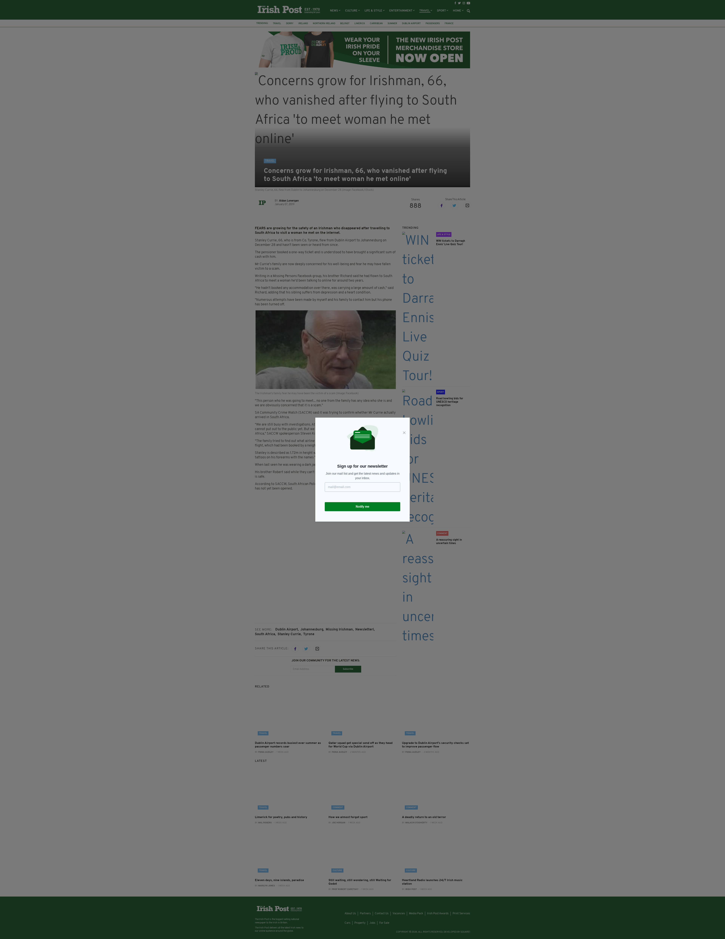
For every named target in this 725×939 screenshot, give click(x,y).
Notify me (362, 506)
